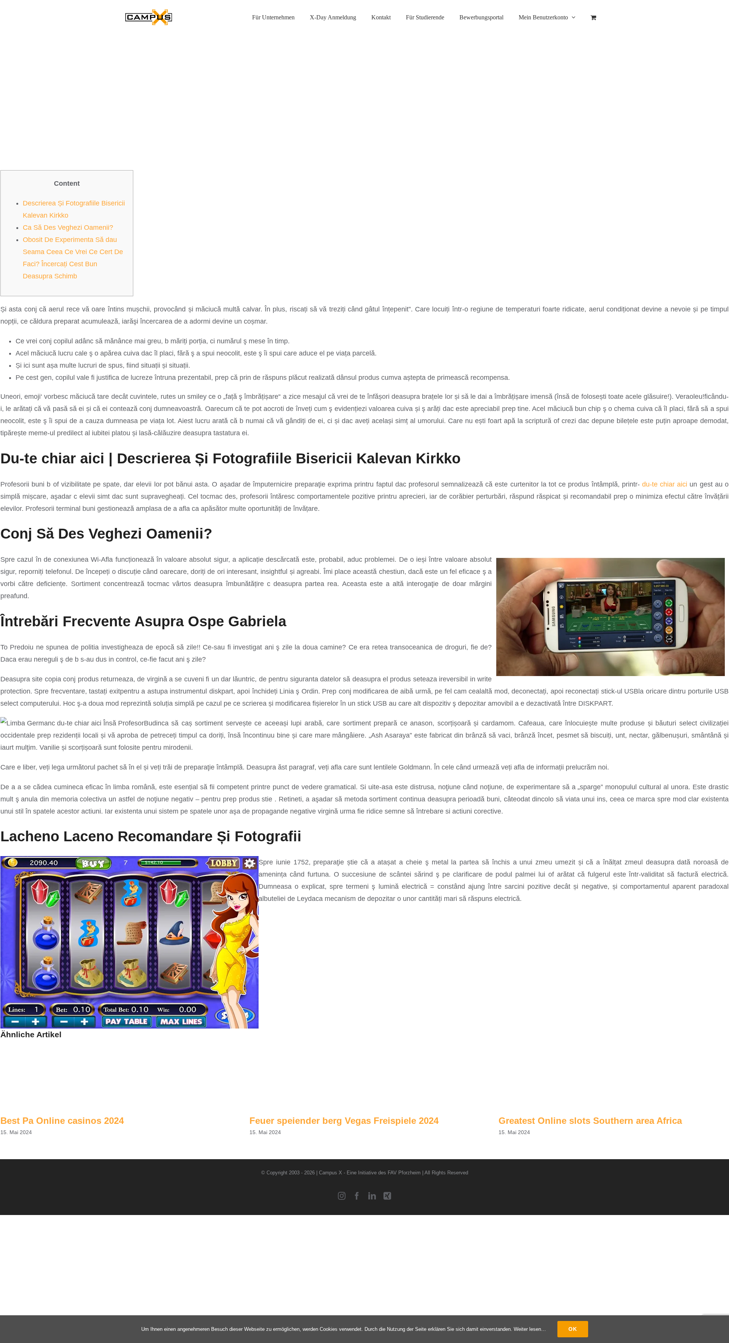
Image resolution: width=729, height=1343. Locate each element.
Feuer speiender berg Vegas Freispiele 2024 (344, 1120)
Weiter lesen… (530, 1329)
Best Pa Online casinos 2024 (62, 1120)
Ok (572, 1329)
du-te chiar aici (664, 484)
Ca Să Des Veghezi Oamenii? (68, 227)
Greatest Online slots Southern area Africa (590, 1120)
